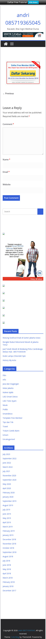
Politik (5, 409)
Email (6, 172)
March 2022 (8, 467)
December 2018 (9, 539)
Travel (5, 426)
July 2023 (6, 454)
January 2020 (8, 497)
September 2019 (9, 501)
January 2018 (8, 586)
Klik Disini (33, 2)
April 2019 (7, 522)
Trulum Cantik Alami (11, 430)
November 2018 (9, 543)
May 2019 (7, 518)
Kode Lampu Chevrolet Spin (14, 356)
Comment (8, 124)
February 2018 (9, 582)
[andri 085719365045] (6, 44)
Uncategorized (9, 439)
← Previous (8, 93)
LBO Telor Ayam (9, 401)
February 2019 (9, 531)
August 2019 (8, 505)
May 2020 (7, 484)
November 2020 (9, 475)
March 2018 (8, 578)
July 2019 (6, 509)
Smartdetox (7, 413)
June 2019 (7, 514)
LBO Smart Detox (10, 396)
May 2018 (7, 569)
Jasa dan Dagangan (11, 384)
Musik (5, 405)
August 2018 (8, 556)
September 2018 (9, 552)
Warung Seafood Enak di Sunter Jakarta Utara (21, 338)
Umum (5, 435)
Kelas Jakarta (8, 388)
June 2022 (7, 463)
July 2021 (6, 471)
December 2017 (9, 590)
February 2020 (9, 492)
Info (4, 379)
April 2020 (7, 488)
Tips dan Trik (8, 422)
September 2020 (9, 480)
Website (6, 184)
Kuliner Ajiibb (8, 392)
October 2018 (8, 548)
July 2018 (6, 560)
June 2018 (7, 565)
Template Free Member (12, 418)
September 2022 (9, 458)
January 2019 (8, 535)
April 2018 (7, 573)
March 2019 (8, 526)
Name (6, 159)
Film (4, 375)
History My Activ (9, 360)
